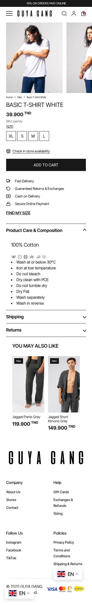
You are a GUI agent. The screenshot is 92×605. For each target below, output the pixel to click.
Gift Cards (61, 492)
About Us (13, 492)
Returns (13, 329)
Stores (11, 500)
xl (11, 136)
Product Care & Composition (34, 230)
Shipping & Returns (67, 564)
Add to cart (46, 164)
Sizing (58, 513)
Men (19, 97)
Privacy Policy (63, 542)
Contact (12, 507)
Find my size (18, 212)
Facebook (13, 550)
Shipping (15, 316)
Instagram (13, 542)
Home (9, 97)
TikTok (11, 558)
